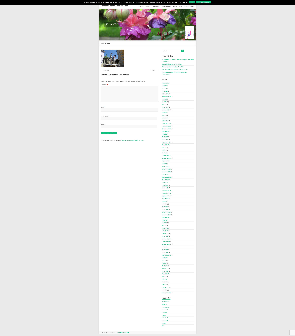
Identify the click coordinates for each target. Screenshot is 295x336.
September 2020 (166, 177)
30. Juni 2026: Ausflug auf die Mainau (172, 64)
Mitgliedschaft (156, 6)
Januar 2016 (165, 271)
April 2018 (165, 228)
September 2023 (166, 128)
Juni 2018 (164, 222)
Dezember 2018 (166, 212)
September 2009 (166, 292)
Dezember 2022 (166, 142)
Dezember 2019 (166, 190)
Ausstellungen (165, 307)
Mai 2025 (164, 104)
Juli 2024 (164, 112)
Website (103, 124)
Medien (164, 315)
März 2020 (165, 185)
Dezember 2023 (166, 123)
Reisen (163, 323)
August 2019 (165, 198)
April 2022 (165, 153)
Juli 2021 (164, 163)
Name (103, 107)
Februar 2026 (165, 93)
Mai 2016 (164, 263)
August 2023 (165, 131)
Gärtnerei (164, 312)
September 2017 (166, 244)
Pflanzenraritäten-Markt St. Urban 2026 (172, 67)
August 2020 (165, 179)
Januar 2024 (165, 120)
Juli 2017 (164, 247)
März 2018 (165, 231)
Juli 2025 (164, 99)
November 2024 (166, 110)
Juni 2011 (164, 290)
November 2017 (166, 239)
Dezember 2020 (166, 169)
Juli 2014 (164, 279)
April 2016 (165, 265)
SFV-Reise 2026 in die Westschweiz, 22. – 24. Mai (175, 69)
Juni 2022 (164, 147)
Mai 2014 (164, 282)
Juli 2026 (164, 85)
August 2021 (165, 161)
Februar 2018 (165, 233)
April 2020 (165, 182)
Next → (154, 70)
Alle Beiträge (165, 301)
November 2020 (166, 171)
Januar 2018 (165, 236)
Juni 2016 (164, 260)
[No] (293, 2)
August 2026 (165, 83)
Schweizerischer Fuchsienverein (114, 5)
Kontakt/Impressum (189, 6)
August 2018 (165, 217)
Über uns (141, 6)
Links (180, 6)
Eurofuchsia (165, 309)
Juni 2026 (164, 88)
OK (192, 2)
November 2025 (166, 96)
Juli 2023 (164, 134)
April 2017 (165, 249)
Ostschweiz (165, 320)
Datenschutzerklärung (123, 332)
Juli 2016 (164, 257)
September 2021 (166, 158)
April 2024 (165, 118)
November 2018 (166, 214)
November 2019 (166, 193)
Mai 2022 (164, 150)
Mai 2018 (164, 225)
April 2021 (165, 166)
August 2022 (165, 145)
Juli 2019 (164, 201)
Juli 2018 (164, 220)
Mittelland (165, 317)
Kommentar (104, 84)
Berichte (174, 6)
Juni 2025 (164, 102)
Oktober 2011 (166, 287)
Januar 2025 (165, 107)
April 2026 (165, 91)
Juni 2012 (164, 284)
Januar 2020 (165, 188)
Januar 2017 (165, 252)
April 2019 (165, 206)
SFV (163, 326)
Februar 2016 (165, 268)
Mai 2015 (164, 276)
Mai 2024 (164, 115)
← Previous (106, 70)
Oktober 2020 (166, 174)
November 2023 (166, 126)
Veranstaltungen (166, 6)
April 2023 (165, 136)
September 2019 (166, 196)
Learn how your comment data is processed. (132, 140)
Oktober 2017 (166, 241)
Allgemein (164, 304)
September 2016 (166, 255)
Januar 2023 (165, 139)
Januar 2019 (165, 209)
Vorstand (147, 6)
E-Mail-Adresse (105, 116)
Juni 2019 (164, 204)
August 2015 (165, 274)
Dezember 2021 (166, 155)
